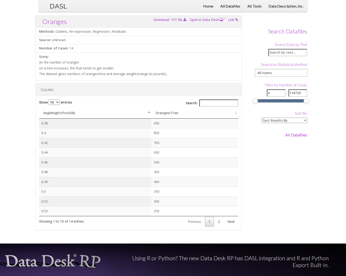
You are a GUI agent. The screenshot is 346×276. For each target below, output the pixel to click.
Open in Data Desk (205, 19)
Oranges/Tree (167, 113)
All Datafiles (230, 6)
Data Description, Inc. (286, 6)
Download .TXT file (168, 19)
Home (208, 6)
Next (231, 221)
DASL (58, 6)
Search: (192, 103)
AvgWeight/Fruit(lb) (59, 113)
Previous (194, 221)
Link (231, 19)
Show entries (55, 102)
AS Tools (254, 6)
